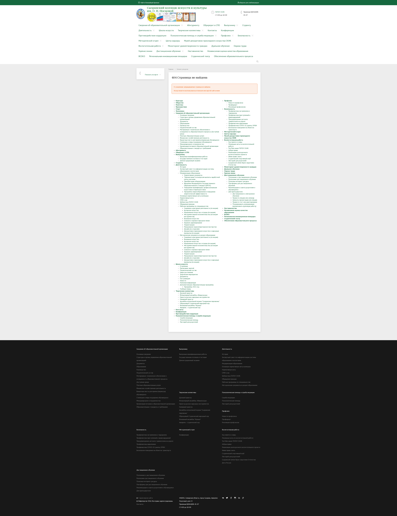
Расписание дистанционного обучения (242, 179)
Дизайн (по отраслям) (191, 229)
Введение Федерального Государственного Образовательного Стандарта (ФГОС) (199, 184)
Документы (184, 121)
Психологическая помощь (189, 320)
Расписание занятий (187, 268)
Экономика (180, 111)
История (183, 167)
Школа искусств (166, 30)
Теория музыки (189, 225)
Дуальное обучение (220, 46)
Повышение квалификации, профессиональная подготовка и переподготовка (200, 188)
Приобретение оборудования (194, 181)
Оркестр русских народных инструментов (195, 297)
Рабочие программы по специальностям (194, 206)
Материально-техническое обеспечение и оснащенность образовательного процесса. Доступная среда (199, 132)
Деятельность (145, 30)
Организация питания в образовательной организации (199, 146)
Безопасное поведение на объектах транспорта (153, 450)
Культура (179, 101)
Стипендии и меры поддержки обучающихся (196, 142)
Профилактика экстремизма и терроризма (151, 435)
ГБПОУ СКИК (220, 12)
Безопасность (244, 35)
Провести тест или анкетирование (245, 202)
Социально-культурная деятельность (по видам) (201, 208)
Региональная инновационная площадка (168, 56)
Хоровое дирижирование (193, 223)
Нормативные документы (193, 175)
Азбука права (233, 150)
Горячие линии (145, 51)
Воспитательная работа (150, 46)
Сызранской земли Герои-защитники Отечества (239, 460)
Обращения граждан (187, 204)
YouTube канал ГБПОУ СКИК (238, 148)
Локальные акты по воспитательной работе (237, 438)
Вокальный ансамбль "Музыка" (190, 305)
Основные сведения (187, 115)
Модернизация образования (190, 173)
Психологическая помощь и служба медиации (192, 35)
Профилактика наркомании (238, 123)
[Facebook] (231, 497)
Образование (184, 123)
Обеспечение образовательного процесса (233, 56)
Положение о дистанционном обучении (242, 177)
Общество (180, 103)
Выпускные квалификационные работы (193, 156)
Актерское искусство (191, 210)
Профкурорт (232, 105)
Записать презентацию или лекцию (245, 200)
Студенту (246, 25)
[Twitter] (227, 497)
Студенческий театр (200, 56)
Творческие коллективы (189, 30)
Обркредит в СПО (211, 25)
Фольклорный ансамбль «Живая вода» (193, 295)
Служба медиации (186, 318)
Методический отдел (148, 40)
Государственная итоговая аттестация (193, 159)
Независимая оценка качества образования (227, 51)
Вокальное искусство (191, 219)
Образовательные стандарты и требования (195, 148)
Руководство (184, 125)
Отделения (184, 266)
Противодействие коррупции (152, 35)
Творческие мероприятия (189, 274)
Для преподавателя (235, 192)
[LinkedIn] (239, 497)
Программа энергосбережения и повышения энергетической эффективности (199, 193)
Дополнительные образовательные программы (197, 285)
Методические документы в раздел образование (197, 235)
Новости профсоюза (235, 103)
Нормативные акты (187, 198)
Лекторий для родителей (189, 322)
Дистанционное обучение (168, 51)
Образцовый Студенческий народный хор (195, 303)
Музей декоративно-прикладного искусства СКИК (207, 40)
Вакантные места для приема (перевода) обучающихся (199, 140)
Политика (179, 105)
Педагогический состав (188, 127)
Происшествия (181, 107)
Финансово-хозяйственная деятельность (194, 138)
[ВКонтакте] (223, 497)
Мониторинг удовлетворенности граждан (187, 46)
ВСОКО (142, 56)
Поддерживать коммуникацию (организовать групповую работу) (244, 205)
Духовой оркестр (186, 293)
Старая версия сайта (145, 498)
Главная (171, 69)
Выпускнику (229, 25)
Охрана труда (240, 46)
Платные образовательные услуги (192, 136)
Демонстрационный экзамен (190, 161)
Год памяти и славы (235, 142)
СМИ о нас (183, 200)
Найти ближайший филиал (149, 3)
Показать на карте (151, 75)
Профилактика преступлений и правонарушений (239, 116)
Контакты (212, 30)
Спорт (178, 109)
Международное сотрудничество (192, 144)
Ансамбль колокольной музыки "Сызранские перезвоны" (199, 301)
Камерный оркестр (186, 299)
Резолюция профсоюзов (237, 107)
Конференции (227, 30)
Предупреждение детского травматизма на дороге (238, 120)
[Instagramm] (235, 497)
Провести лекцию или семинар (243, 198)
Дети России (226, 463)
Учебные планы (185, 289)
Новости (183, 281)
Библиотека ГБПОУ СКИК (189, 202)
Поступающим (185, 278)
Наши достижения (186, 272)
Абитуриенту (193, 25)
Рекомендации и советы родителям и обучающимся (155, 488)
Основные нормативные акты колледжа (194, 196)
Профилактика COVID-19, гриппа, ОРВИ (242, 125)
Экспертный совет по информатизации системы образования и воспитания (197, 170)
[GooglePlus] (243, 497)
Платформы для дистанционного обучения (151, 484)
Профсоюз (226, 35)
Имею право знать (235, 156)
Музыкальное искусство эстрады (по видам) (199, 212)
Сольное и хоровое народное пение (197, 221)
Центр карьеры (173, 40)
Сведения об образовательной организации (159, 25)
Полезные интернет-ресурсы (238, 181)
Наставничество (195, 51)
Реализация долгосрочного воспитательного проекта (238, 153)
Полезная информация (188, 283)
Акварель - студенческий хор (190, 307)
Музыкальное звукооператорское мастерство (200, 227)
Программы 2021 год (191, 287)
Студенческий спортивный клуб (239, 159)
